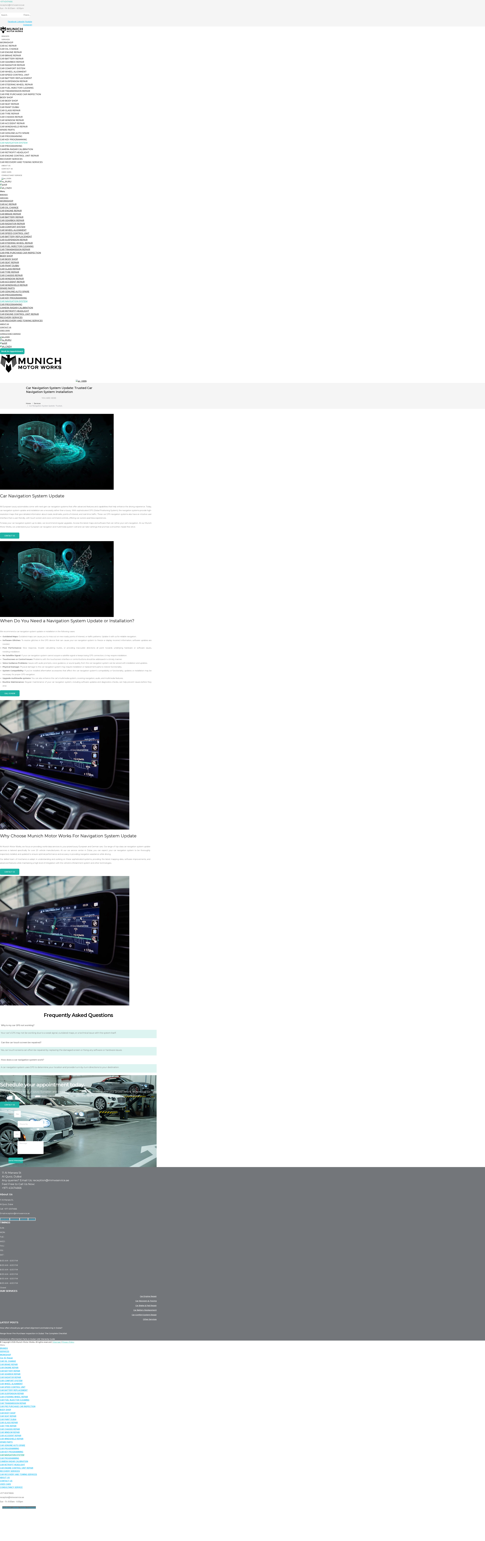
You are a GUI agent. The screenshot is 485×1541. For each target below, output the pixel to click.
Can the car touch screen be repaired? (21, 1042)
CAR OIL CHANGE (9, 49)
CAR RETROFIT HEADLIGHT (14, 152)
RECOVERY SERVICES (11, 159)
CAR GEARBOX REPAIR (12, 62)
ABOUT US (6, 166)
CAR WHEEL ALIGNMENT (13, 72)
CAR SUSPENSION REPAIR (14, 81)
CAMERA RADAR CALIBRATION (16, 149)
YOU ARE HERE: (49, 398)
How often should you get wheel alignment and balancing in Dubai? (31, 1328)
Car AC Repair (6, 1358)
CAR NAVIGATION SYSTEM (14, 143)
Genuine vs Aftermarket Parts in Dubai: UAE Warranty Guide (27, 1339)
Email (11, 1134)
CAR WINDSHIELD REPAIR (14, 126)
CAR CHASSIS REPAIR (11, 117)
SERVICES (6, 39)
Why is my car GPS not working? (17, 1025)
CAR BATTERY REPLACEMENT (16, 78)
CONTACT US (7, 169)
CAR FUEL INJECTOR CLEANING (17, 88)
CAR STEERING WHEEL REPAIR (16, 84)
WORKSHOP (6, 42)
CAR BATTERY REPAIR (11, 59)
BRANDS (5, 36)
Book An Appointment (12, 351)
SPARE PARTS (7, 130)
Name (11, 1114)
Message (12, 1143)
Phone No (13, 1124)
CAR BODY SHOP (9, 101)
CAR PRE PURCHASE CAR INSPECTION (20, 94)
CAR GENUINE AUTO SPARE (14, 133)
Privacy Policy (68, 1342)
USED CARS (6, 172)
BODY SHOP (6, 97)
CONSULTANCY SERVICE (12, 175)
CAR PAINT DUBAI (9, 107)
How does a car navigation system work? (22, 1060)
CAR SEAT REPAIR (9, 104)
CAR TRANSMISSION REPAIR (15, 91)
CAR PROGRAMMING (11, 136)
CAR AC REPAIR (8, 46)
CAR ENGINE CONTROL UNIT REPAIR (19, 156)
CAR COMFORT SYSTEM (12, 68)
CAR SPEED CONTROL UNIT (14, 75)
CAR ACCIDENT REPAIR (12, 123)
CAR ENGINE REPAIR (11, 52)
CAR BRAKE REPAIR (10, 55)
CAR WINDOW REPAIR (12, 120)
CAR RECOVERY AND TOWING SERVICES (21, 162)
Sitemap (57, 1342)
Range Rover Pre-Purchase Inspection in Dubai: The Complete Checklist (33, 1333)
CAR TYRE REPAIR (9, 113)
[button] (51, 191)
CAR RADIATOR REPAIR (12, 65)
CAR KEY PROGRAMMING (13, 139)
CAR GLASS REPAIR (10, 110)
